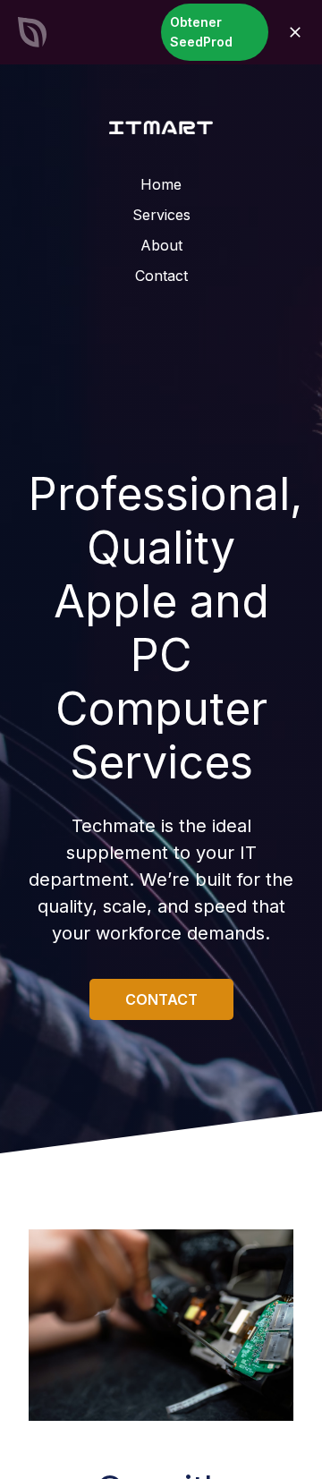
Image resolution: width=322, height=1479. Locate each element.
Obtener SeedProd (201, 31)
